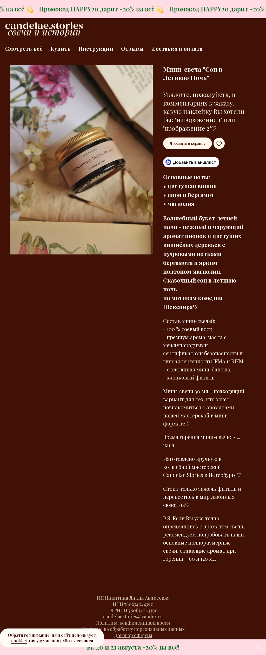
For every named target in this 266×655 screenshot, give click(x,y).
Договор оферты (133, 635)
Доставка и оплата (176, 48)
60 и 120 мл (202, 558)
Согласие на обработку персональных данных (133, 629)
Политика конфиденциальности (133, 623)
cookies (19, 640)
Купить (60, 48)
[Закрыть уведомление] (100, 632)
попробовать (213, 534)
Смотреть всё (24, 48)
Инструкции (95, 48)
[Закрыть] (258, 647)
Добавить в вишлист (194, 162)
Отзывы (132, 48)
